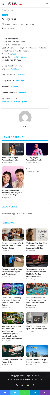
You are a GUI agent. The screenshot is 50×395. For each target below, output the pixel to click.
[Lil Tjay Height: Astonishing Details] (37, 149)
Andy (6, 24)
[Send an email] (9, 24)
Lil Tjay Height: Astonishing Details (34, 159)
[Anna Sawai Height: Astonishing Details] (13, 149)
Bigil (28, 168)
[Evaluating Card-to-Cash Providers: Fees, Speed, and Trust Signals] (13, 261)
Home (5, 10)
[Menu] (3, 4)
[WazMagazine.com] (15, 4)
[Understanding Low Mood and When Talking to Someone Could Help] (37, 234)
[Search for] (47, 4)
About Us (38, 379)
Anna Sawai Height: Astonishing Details (10, 159)
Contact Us (29, 379)
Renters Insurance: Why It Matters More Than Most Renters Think (12, 245)
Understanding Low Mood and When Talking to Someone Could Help (36, 245)
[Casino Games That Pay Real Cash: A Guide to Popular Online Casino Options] (13, 289)
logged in (15, 214)
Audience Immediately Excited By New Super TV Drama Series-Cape (12, 192)
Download (14, 69)
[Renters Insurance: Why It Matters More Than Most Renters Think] (13, 234)
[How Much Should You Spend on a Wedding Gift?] (37, 318)
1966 (14, 54)
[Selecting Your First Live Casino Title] (13, 351)
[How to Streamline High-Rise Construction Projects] (37, 351)
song (11, 10)
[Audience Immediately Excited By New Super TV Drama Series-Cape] (13, 177)
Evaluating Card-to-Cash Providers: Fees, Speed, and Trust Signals (12, 271)
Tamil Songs (21, 57)
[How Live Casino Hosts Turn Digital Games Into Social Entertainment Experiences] (37, 289)
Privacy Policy (19, 379)
